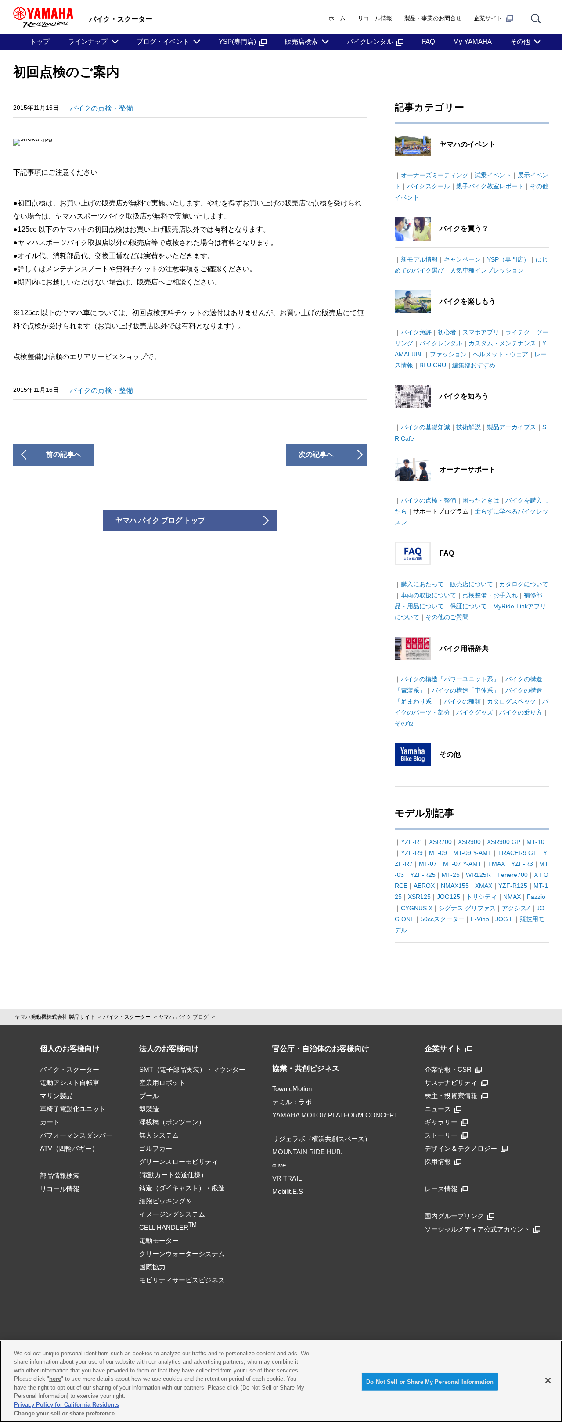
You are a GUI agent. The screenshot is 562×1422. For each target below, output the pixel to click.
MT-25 (451, 874)
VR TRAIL (287, 1178)
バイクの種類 (462, 701)
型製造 (149, 1109)
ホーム (337, 18)
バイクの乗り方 (520, 712)
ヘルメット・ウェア (500, 354)
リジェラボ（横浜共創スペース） (321, 1138)
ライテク (517, 332)
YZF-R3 (522, 863)
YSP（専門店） (508, 259)
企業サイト (488, 18)
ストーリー (441, 1135)
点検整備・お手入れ (490, 595)
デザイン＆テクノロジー (461, 1148)
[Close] (548, 1380)
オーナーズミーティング (434, 175)
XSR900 (469, 841)
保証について (468, 606)
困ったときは (480, 500)
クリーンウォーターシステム (182, 1253)
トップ (40, 41)
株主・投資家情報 (451, 1095)
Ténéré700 (512, 874)
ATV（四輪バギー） (69, 1148)
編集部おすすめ (473, 365)
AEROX (424, 885)
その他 (520, 41)
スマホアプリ (480, 332)
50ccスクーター (443, 919)
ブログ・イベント (163, 41)
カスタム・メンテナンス (502, 343)
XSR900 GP (503, 841)
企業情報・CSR (448, 1069)
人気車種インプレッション (487, 270)
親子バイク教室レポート (490, 186)
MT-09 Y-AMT (472, 852)
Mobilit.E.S (287, 1191)
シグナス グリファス (467, 908)
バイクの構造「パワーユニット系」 (450, 678)
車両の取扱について (428, 595)
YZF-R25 (423, 874)
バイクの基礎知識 (425, 427)
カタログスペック (511, 701)
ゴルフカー (155, 1148)
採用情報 (438, 1161)
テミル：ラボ (292, 1102)
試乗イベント (493, 175)
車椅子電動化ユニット (73, 1109)
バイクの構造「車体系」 (465, 690)
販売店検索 (301, 41)
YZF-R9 (412, 852)
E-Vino (480, 919)
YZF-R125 (512, 885)
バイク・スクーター (127, 1017)
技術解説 (468, 427)
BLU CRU (432, 365)
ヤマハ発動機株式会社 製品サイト (55, 1017)
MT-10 (535, 841)
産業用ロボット (162, 1082)
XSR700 (440, 841)
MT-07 (428, 863)
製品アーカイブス (511, 427)
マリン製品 (56, 1095)
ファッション (448, 354)
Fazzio (536, 896)
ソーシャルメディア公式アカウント (477, 1229)
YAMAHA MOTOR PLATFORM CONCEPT (335, 1115)
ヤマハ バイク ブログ (184, 1017)
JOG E (504, 919)
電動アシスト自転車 (69, 1082)
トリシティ (481, 896)
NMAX (512, 896)
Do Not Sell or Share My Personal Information (430, 1382)
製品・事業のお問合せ (432, 18)
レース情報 (441, 1188)
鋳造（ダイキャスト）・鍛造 (182, 1188)
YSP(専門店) (237, 41)
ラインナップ (88, 41)
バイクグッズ (474, 712)
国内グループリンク (454, 1216)
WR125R (478, 874)
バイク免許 (416, 332)
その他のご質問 (446, 617)
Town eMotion (292, 1088)
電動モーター (159, 1240)
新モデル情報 (419, 259)
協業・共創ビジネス (305, 1068)
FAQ (428, 41)
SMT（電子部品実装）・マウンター (192, 1069)
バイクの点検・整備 (101, 108)
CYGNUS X (416, 908)
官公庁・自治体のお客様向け (320, 1049)
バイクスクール (428, 186)
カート (50, 1122)
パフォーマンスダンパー (76, 1135)
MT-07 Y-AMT (462, 863)
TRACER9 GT (517, 852)
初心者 (447, 332)
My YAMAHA (472, 41)
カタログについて (523, 584)
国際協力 (152, 1267)
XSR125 (419, 896)
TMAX (496, 863)
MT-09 (438, 852)
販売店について (471, 584)
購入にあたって (422, 584)
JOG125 (448, 896)
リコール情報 (375, 18)
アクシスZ (516, 908)
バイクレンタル (370, 41)
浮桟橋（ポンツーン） (172, 1122)
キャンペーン (462, 259)
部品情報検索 (59, 1175)
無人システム (159, 1135)
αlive (279, 1165)
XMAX (483, 885)
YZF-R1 (412, 841)
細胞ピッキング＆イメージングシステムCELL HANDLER (172, 1214)
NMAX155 (455, 885)
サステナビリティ (451, 1082)
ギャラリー (441, 1122)
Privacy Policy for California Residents (66, 1404)
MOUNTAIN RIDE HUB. (307, 1152)
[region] (281, 1381)
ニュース (438, 1109)
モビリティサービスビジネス (182, 1280)
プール (149, 1095)
